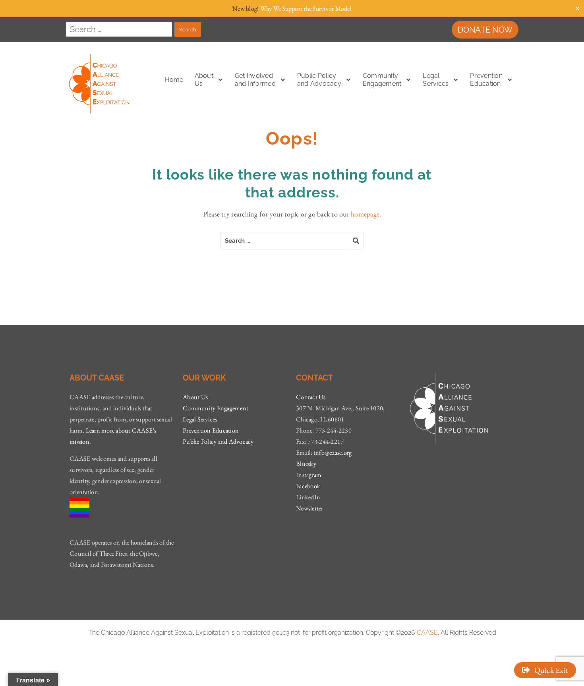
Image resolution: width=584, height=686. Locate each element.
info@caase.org (333, 452)
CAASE (427, 632)
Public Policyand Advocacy (319, 79)
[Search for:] (119, 29)
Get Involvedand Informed (255, 79)
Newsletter (309, 508)
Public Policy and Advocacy (218, 441)
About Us (195, 397)
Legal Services (200, 419)
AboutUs (204, 79)
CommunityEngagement (382, 79)
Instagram (308, 475)
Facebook (308, 486)
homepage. (366, 213)
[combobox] (284, 240)
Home (174, 79)
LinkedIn (308, 497)
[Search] (356, 240)
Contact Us (311, 397)
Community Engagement (215, 408)
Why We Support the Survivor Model (306, 8)
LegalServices (436, 79)
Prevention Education (486, 79)
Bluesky (306, 464)
